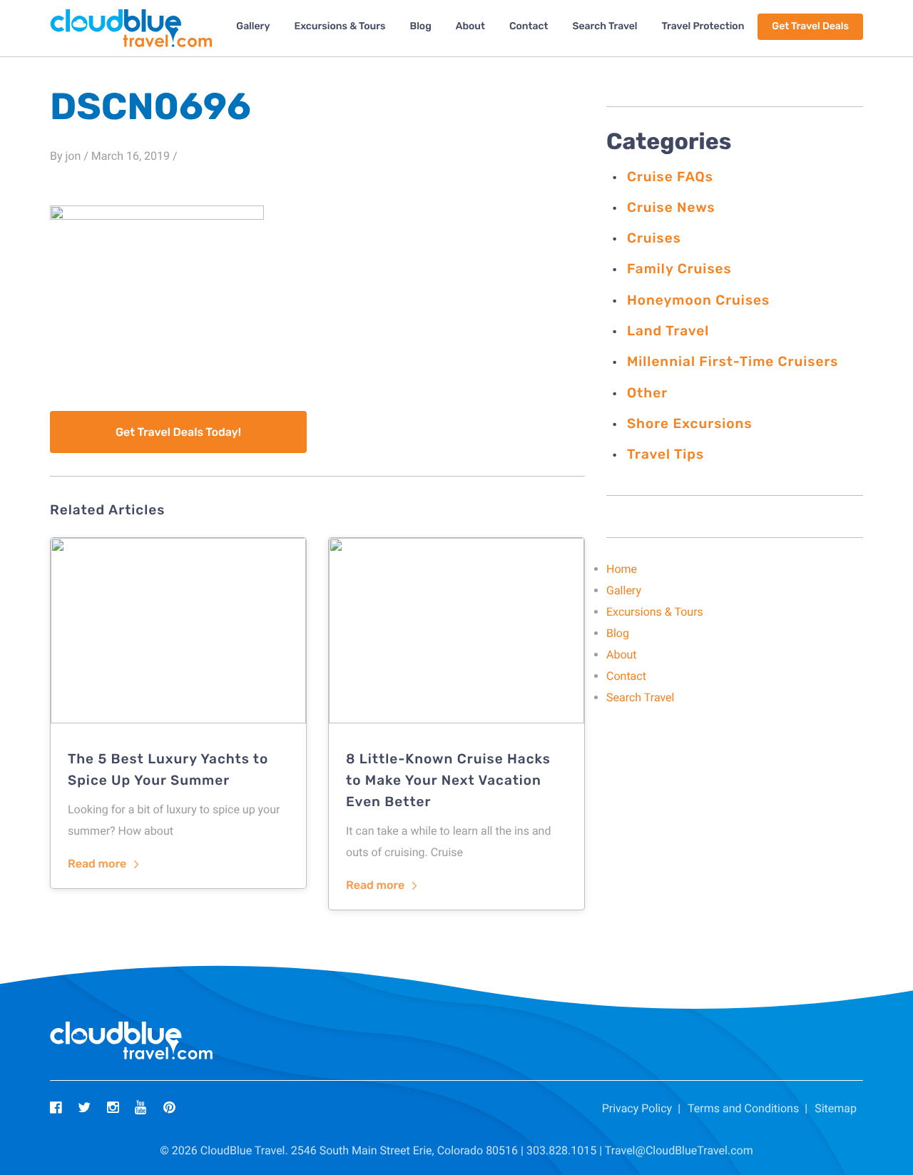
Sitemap (836, 1108)
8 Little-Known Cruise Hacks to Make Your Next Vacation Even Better (448, 780)
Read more (97, 863)
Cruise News (671, 207)
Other (647, 393)
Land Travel (668, 330)
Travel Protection (703, 26)
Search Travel (604, 26)
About (470, 26)
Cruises (654, 238)
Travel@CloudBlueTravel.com (679, 1150)
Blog (421, 26)
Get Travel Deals (810, 26)
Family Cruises (679, 268)
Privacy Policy (637, 1108)
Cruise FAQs (670, 176)
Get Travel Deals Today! (178, 432)
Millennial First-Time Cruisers (733, 361)
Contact (529, 26)
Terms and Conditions (743, 1108)
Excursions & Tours (339, 26)
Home (621, 569)
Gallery (253, 26)
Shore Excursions (690, 423)
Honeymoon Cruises (698, 300)
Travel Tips (665, 454)
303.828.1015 (561, 1150)
